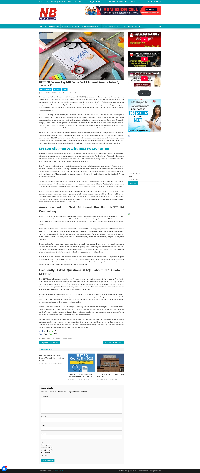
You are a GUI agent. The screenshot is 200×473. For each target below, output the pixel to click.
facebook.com (123, 471)
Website (43, 434)
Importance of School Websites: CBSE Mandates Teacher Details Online (51, 343)
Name (43, 417)
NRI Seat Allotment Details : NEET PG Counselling (74, 148)
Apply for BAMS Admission (97, 2)
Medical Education (45, 89)
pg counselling (67, 338)
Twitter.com (133, 471)
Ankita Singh (57, 93)
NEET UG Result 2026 (65, 2)
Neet (65, 89)
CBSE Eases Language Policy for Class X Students (110, 375)
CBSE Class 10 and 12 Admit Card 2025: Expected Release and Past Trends (114, 343)
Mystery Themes (58, 471)
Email (43, 425)
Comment (45, 396)
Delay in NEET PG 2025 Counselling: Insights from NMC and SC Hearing (80, 375)
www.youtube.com (155, 471)
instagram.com (143, 471)
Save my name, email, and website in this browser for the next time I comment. (47, 450)
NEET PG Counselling (53, 338)
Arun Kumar (86, 379)
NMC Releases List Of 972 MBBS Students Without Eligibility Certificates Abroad (52, 358)
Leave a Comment (70, 93)
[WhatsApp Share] (51, 333)
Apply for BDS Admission (80, 2)
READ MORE (144, 93)
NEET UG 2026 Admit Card (132, 2)
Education (57, 89)
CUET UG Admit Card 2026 (115, 2)
